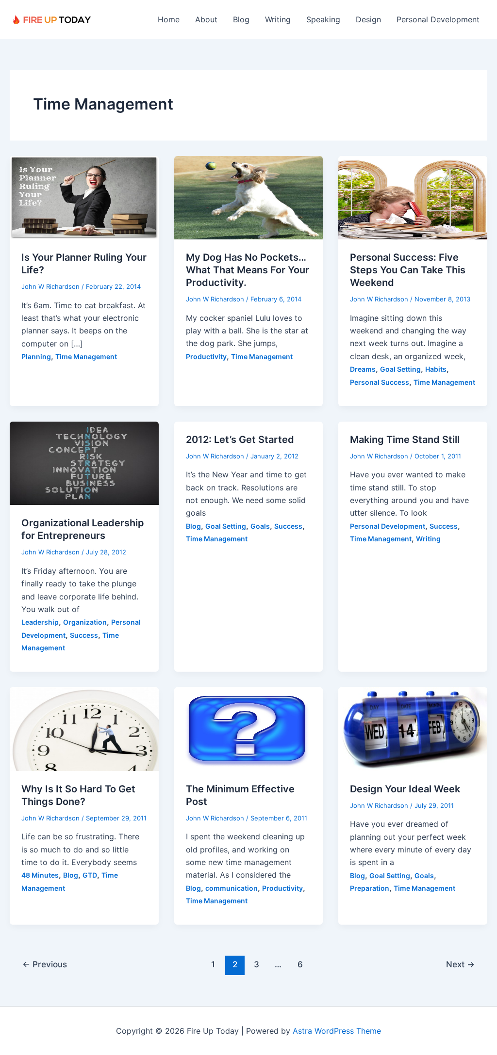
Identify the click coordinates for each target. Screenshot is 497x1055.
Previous (44, 964)
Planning (36, 356)
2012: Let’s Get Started (240, 439)
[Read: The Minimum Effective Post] (248, 728)
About (206, 19)
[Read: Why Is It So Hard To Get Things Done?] (84, 728)
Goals (260, 526)
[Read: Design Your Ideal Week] (412, 728)
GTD (90, 875)
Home (169, 19)
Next (460, 964)
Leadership (40, 622)
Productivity (206, 356)
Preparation (369, 888)
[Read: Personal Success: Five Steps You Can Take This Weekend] (412, 197)
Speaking (323, 19)
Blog (241, 19)
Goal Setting (400, 369)
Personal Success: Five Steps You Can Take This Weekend (407, 270)
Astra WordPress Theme (337, 1031)
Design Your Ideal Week (405, 789)
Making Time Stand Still (405, 439)
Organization (85, 622)
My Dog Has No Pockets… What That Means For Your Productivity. (247, 270)
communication (231, 888)
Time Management (86, 356)
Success (84, 635)
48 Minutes (40, 875)
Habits (436, 369)
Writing (278, 19)
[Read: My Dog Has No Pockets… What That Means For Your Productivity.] (248, 197)
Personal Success (379, 382)
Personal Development (438, 19)
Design (368, 19)
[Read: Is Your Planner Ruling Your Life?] (84, 197)
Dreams (363, 369)
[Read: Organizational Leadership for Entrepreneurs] (84, 462)
